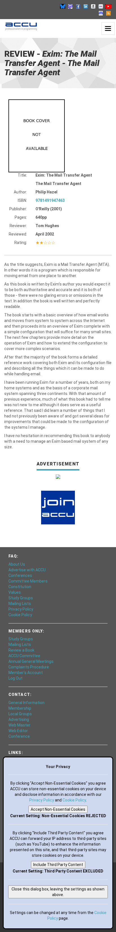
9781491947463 (50, 200)
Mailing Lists (19, 603)
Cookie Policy (20, 615)
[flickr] (100, 6)
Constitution (19, 586)
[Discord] (100, 13)
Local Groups (20, 714)
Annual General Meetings (30, 661)
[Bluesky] (62, 6)
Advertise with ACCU (27, 570)
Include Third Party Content (58, 864)
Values (14, 592)
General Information (26, 702)
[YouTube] (108, 6)
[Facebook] (78, 6)
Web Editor (18, 730)
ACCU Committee (24, 656)
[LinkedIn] (85, 6)
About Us (16, 564)
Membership (19, 708)
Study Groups (20, 598)
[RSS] (108, 13)
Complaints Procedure (28, 667)
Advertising (18, 719)
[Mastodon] (70, 6)
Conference (19, 736)
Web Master (19, 725)
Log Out (15, 678)
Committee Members (28, 581)
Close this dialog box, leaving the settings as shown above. (58, 892)
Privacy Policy (20, 609)
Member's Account (25, 672)
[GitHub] (93, 6)
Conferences (20, 575)
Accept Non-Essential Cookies (58, 809)
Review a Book (21, 650)
